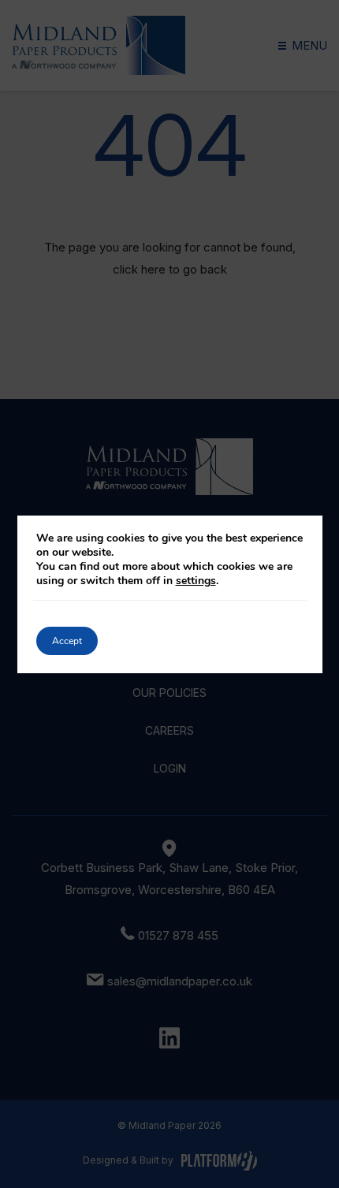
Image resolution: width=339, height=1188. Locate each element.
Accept (67, 641)
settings (196, 581)
